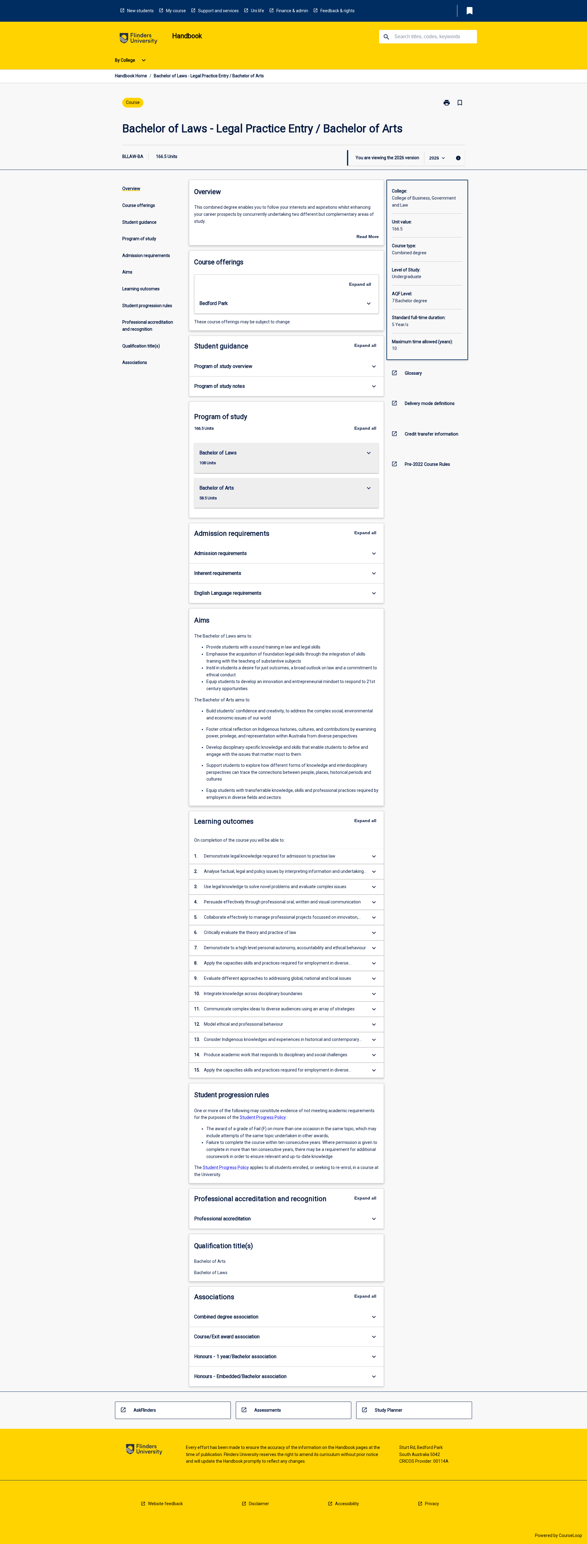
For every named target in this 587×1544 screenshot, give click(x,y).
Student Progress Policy (263, 1117)
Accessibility (347, 1503)
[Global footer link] (144, 1450)
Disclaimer (259, 1503)
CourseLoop (570, 1535)
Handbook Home (131, 75)
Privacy (432, 1503)
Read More (367, 237)
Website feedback (165, 1503)
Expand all (360, 284)
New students (140, 10)
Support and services (218, 10)
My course (176, 10)
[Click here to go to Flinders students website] (138, 39)
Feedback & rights (337, 10)
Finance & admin (292, 10)
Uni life (257, 10)
